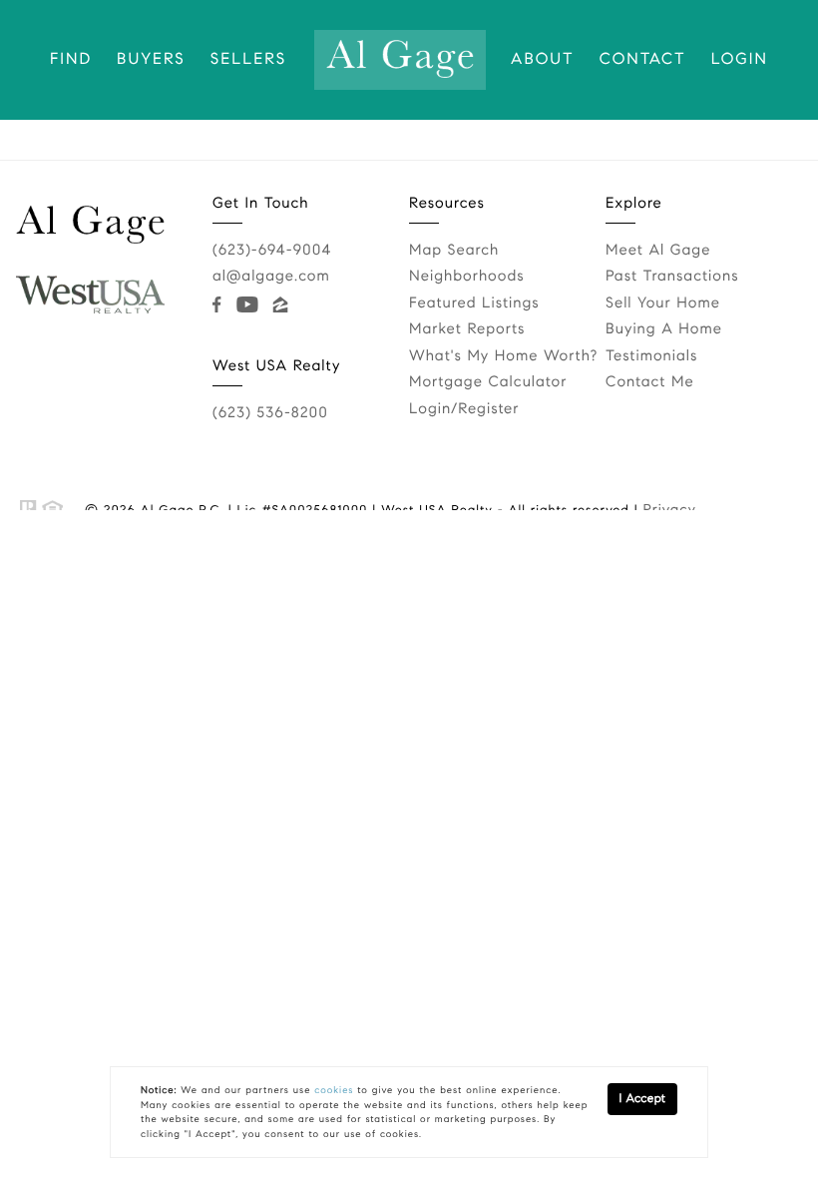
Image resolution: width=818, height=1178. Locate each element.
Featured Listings (474, 303)
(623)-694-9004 (271, 251)
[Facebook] (220, 304)
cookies (333, 1090)
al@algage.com (271, 277)
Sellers (248, 59)
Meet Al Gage (658, 251)
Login (739, 59)
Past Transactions (672, 277)
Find (71, 59)
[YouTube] (250, 304)
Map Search (454, 251)
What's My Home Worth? (503, 356)
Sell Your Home (663, 303)
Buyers (151, 59)
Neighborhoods (467, 277)
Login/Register (464, 409)
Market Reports (467, 329)
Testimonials (651, 356)
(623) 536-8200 (270, 413)
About (543, 59)
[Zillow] (284, 304)
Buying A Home (664, 329)
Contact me (650, 382)
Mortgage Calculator (488, 382)
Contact (643, 59)
